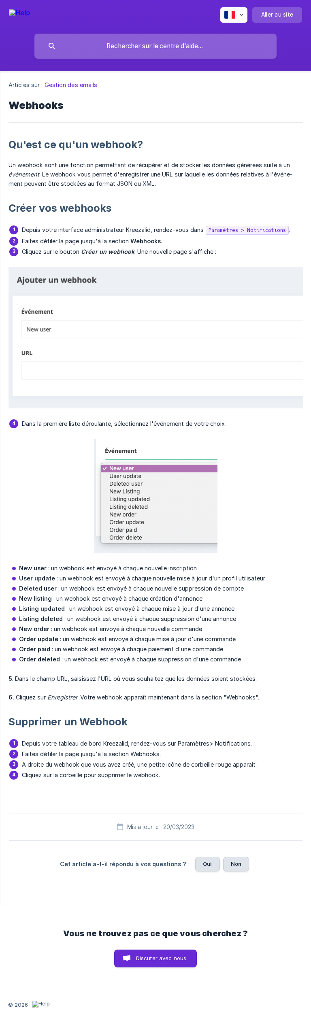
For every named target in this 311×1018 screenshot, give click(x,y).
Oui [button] (207, 864)
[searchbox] (155, 46)
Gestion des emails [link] (71, 84)
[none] (19, 14)
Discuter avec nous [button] (161, 958)
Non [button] (236, 864)
